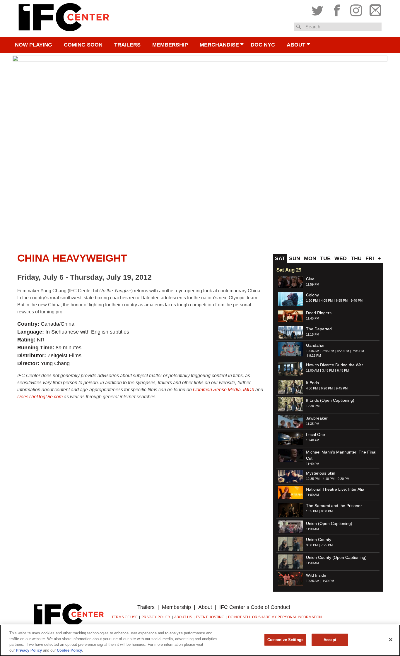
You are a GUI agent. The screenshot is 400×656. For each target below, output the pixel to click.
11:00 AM (312, 370)
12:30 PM (312, 406)
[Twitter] (319, 9)
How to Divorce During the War (334, 365)
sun (294, 258)
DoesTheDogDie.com (40, 396)
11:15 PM (312, 334)
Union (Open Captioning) (329, 523)
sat (280, 258)
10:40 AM (312, 440)
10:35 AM (312, 581)
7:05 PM (358, 351)
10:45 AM (312, 351)
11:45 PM (312, 318)
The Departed (319, 329)
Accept (330, 640)
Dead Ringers (318, 312)
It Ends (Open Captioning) (330, 400)
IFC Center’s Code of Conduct (254, 607)
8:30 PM (327, 511)
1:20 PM (312, 300)
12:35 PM (312, 478)
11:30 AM (312, 529)
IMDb (248, 389)
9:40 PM (357, 300)
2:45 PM (328, 351)
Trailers (127, 45)
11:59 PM (312, 284)
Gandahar (315, 345)
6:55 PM (342, 300)
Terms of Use (125, 617)
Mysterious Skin (320, 473)
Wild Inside (316, 575)
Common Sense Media (217, 389)
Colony (312, 295)
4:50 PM (312, 388)
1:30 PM (328, 581)
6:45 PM (343, 370)
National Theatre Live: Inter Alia (335, 489)
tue (325, 258)
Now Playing (33, 45)
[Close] (390, 639)
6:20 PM (327, 388)
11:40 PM (312, 464)
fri (369, 258)
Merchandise (219, 45)
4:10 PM (328, 478)
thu (356, 258)
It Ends (312, 382)
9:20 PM (343, 478)
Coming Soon (83, 45)
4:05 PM (327, 300)
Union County (318, 539)
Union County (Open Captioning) (336, 557)
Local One (315, 434)
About (296, 45)
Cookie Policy (69, 650)
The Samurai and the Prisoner (334, 505)
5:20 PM (343, 351)
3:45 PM (328, 370)
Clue (310, 279)
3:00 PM (312, 545)
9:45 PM (342, 388)
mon (310, 258)
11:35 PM (312, 423)
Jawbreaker (317, 418)
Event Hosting (210, 617)
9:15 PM (315, 355)
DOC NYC (263, 45)
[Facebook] (337, 9)
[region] (200, 640)
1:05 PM (312, 511)
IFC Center (63, 18)
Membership (170, 45)
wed (340, 258)
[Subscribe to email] (374, 9)
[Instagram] (356, 9)
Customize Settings (285, 640)
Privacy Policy (155, 617)
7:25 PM (327, 545)
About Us (183, 617)
